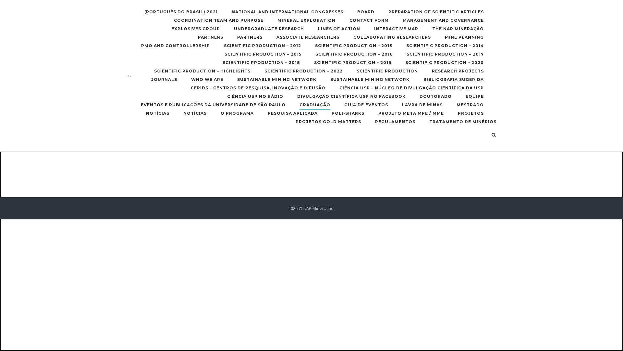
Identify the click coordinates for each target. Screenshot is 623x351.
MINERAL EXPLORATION (306, 20)
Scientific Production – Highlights (202, 71)
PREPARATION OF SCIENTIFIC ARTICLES (436, 11)
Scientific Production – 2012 (262, 45)
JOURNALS (164, 79)
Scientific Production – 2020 (444, 62)
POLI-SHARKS (348, 113)
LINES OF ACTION (339, 28)
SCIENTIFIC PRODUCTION (387, 71)
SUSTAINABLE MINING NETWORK (276, 79)
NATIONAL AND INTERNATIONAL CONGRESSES (287, 11)
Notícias (195, 113)
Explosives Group (195, 28)
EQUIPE (475, 96)
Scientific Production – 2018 (261, 62)
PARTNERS (250, 37)
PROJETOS (471, 113)
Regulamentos (395, 121)
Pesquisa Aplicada (293, 113)
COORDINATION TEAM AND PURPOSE (218, 20)
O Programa (237, 113)
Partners (210, 37)
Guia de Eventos (366, 104)
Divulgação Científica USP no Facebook (351, 96)
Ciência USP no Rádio (255, 96)
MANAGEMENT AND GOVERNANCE (443, 20)
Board (365, 11)
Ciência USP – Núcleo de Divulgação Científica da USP (411, 87)
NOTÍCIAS (157, 113)
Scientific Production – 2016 (354, 54)
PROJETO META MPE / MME (411, 113)
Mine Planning (464, 37)
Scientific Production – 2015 (263, 54)
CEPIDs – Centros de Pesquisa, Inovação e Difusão (258, 87)
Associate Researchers (307, 37)
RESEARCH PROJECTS (458, 71)
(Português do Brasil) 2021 (181, 11)
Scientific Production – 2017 (445, 54)
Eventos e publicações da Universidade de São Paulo (213, 104)
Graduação (314, 104)
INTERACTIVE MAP (396, 28)
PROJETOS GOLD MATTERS (328, 121)
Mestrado (470, 104)
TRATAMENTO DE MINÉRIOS (462, 121)
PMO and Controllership (175, 45)
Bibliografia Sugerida (453, 79)
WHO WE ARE (207, 79)
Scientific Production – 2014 (445, 45)
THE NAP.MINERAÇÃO (458, 28)
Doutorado (436, 96)
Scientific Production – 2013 (353, 45)
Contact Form (369, 20)
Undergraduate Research (269, 28)
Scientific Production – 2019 (352, 62)
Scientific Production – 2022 (303, 71)
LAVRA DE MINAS (422, 104)
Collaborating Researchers (392, 37)
